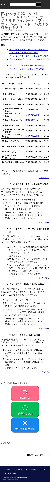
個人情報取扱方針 (19, 470)
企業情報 (7, 470)
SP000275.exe (32, 115)
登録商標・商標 (10, 473)
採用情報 (42, 470)
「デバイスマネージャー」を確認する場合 (28, 56)
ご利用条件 (32, 470)
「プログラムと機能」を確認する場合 (26, 65)
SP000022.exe (32, 136)
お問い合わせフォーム (39, 455)
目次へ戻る (44, 178)
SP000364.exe (32, 120)
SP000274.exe (32, 110)
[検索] (38, 4)
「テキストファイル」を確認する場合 (26, 69)
